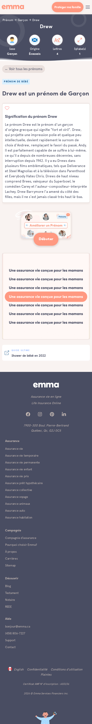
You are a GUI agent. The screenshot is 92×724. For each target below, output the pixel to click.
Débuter (46, 239)
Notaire (10, 599)
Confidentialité (37, 669)
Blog (8, 586)
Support (10, 640)
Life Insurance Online (46, 403)
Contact (10, 647)
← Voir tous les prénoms (23, 69)
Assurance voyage (16, 497)
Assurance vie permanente (22, 462)
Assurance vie (14, 448)
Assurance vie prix (17, 476)
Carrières (11, 558)
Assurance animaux (17, 503)
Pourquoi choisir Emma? (21, 544)
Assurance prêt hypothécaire (24, 483)
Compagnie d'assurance (20, 538)
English (19, 669)
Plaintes (46, 674)
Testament (11, 593)
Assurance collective (18, 490)
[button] (87, 7)
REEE (8, 606)
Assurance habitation (18, 517)
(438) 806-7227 (15, 633)
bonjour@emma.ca (17, 626)
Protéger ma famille (67, 7)
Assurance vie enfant (18, 469)
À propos (11, 551)
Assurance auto (15, 510)
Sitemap (10, 565)
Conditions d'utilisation (66, 669)
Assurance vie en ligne (46, 396)
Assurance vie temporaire (22, 455)
